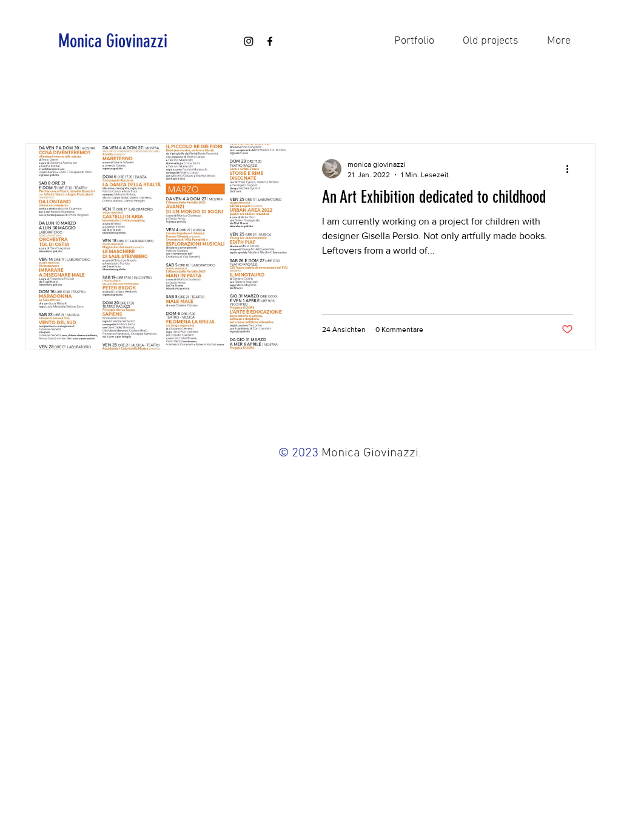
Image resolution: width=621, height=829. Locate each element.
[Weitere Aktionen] (571, 168)
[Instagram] (249, 41)
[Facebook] (270, 41)
